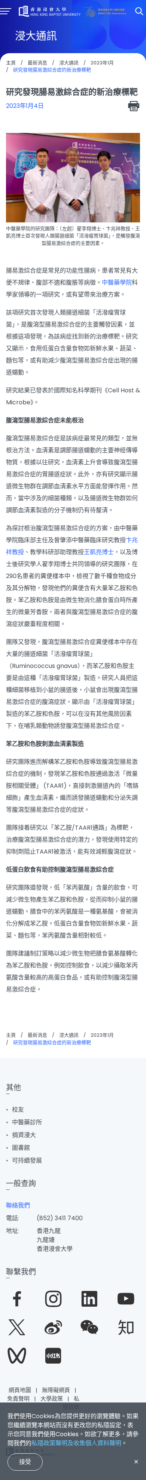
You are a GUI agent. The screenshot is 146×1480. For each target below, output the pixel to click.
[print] (134, 106)
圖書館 (21, 1147)
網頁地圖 (20, 1390)
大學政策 (51, 1398)
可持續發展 (27, 1160)
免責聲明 (18, 1398)
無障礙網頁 (56, 1390)
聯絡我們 (18, 1205)
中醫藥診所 (27, 1122)
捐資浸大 (24, 1135)
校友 (18, 1109)
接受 (25, 1462)
